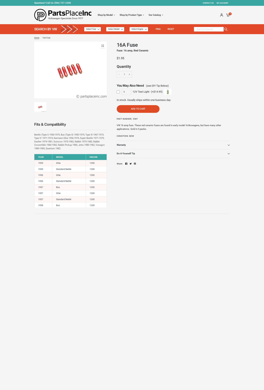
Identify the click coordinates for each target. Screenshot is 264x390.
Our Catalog (155, 15)
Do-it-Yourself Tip (126, 153)
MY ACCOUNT (222, 3)
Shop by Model (105, 15)
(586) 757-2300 (62, 3)
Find (158, 29)
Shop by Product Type (131, 15)
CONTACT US (208, 3)
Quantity (124, 66)
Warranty (121, 145)
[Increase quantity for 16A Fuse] (129, 74)
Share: (120, 164)
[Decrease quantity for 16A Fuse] (119, 74)
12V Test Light (141, 91)
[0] (227, 15)
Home (36, 38)
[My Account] (222, 15)
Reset (171, 29)
